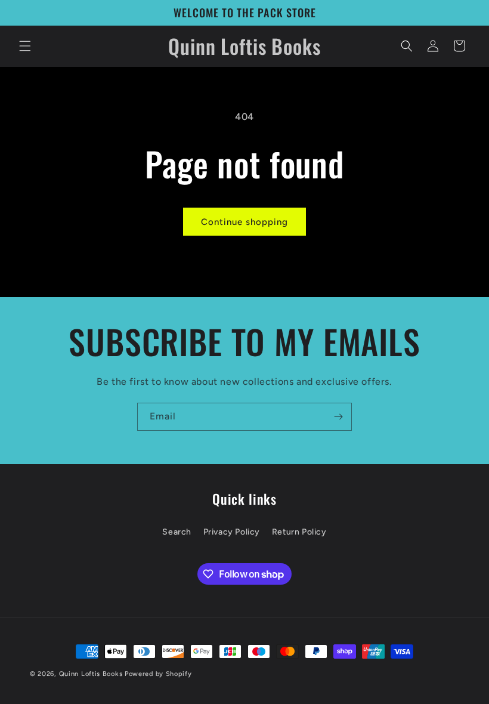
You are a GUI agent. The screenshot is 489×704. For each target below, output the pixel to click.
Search (176, 532)
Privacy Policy (231, 532)
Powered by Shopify (158, 674)
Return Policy (299, 532)
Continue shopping (244, 222)
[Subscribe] (338, 417)
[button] (25, 46)
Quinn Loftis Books (91, 674)
